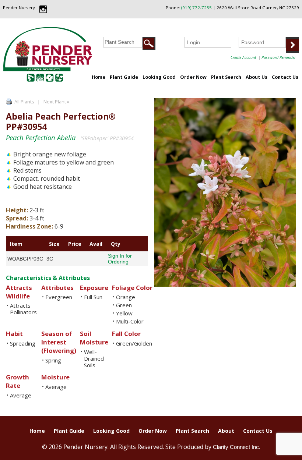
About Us (256, 77)
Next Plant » (56, 101)
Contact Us (285, 77)
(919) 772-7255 (196, 7)
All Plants (24, 101)
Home (98, 77)
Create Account (243, 57)
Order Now (193, 77)
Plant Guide (124, 77)
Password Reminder (278, 57)
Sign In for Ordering (120, 259)
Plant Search (226, 77)
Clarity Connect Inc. (236, 447)
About (226, 430)
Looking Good (159, 77)
